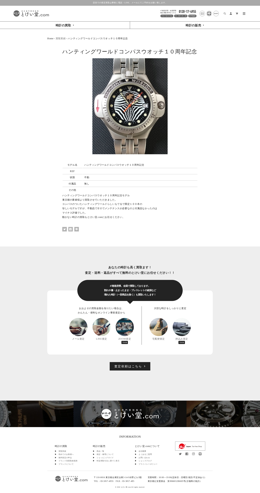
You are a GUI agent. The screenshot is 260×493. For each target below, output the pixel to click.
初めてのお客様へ (66, 454)
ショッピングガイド (105, 458)
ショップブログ (145, 461)
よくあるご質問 (145, 454)
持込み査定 (181, 340)
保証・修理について (105, 454)
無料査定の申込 (65, 458)
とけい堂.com (126, 487)
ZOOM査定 (124, 340)
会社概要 (142, 451)
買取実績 (61, 38)
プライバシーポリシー (148, 464)
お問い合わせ (144, 458)
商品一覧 (100, 451)
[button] (244, 13)
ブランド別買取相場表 (68, 461)
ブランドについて (66, 464)
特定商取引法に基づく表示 (108, 461)
